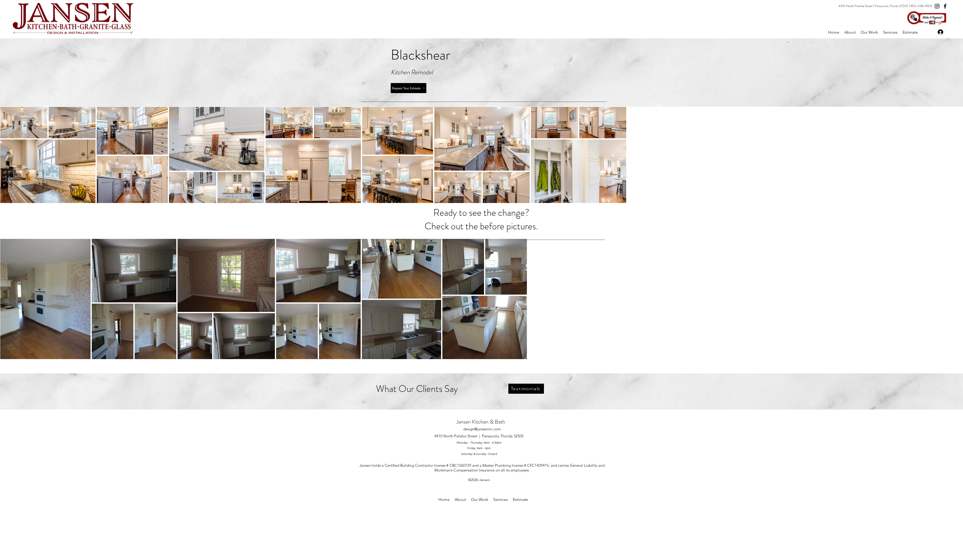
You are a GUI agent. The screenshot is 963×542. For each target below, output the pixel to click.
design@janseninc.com (482, 429)
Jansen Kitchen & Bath (480, 422)
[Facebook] (945, 6)
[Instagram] (937, 6)
